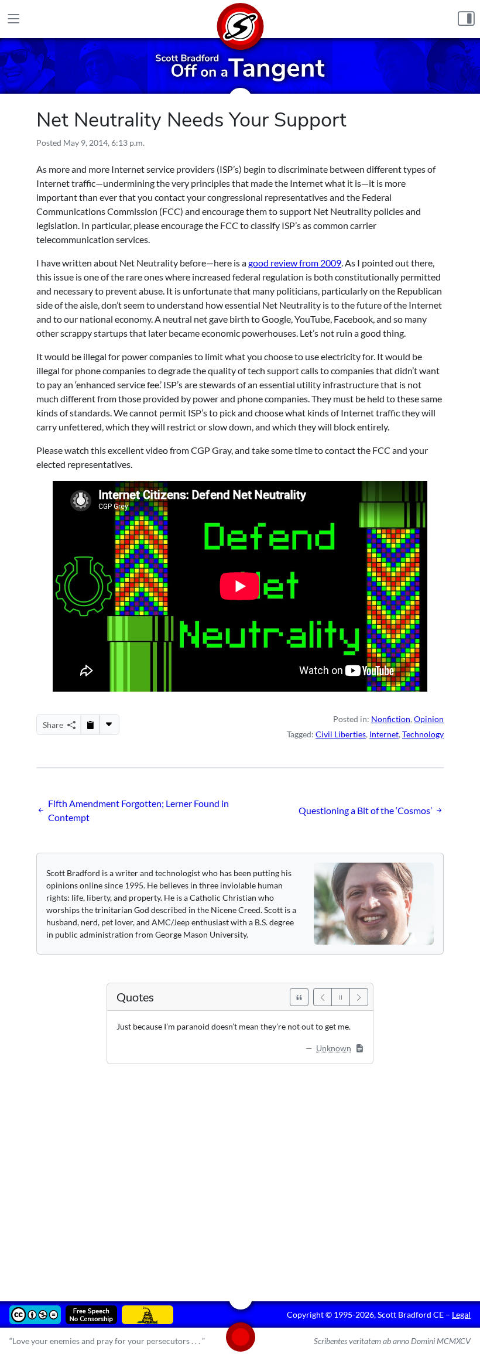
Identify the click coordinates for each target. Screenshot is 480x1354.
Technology (423, 734)
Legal (461, 1314)
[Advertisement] (240, 1174)
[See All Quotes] (299, 997)
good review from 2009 (294, 262)
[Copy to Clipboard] (90, 724)
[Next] (358, 997)
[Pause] (340, 997)
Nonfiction (390, 719)
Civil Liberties (341, 734)
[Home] (240, 19)
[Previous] (322, 997)
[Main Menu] (14, 19)
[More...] (109, 724)
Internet (384, 734)
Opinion (429, 719)
